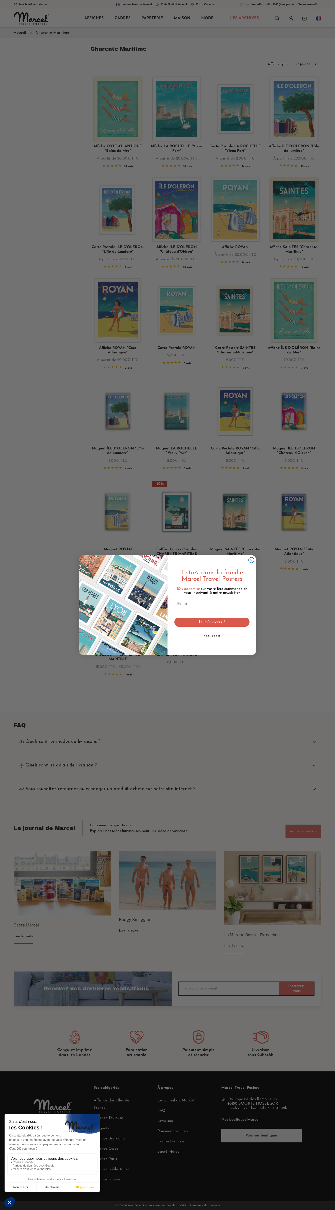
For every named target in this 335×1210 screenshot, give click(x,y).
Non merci (212, 635)
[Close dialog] (251, 560)
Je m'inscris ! (212, 622)
